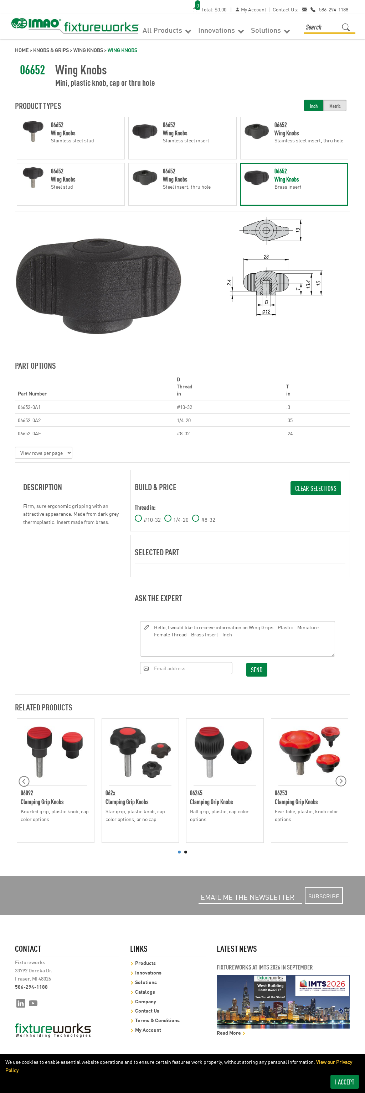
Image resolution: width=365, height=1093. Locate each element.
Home (22, 49)
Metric (335, 106)
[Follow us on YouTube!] (33, 1002)
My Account (253, 9)
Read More (229, 1032)
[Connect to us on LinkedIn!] (20, 1002)
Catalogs (145, 991)
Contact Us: (285, 9)
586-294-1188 (333, 9)
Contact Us (147, 1010)
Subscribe (323, 896)
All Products (163, 30)
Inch (314, 106)
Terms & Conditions (157, 1019)
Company (145, 1001)
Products (145, 962)
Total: (211, 9)
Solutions (267, 30)
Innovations (217, 30)
